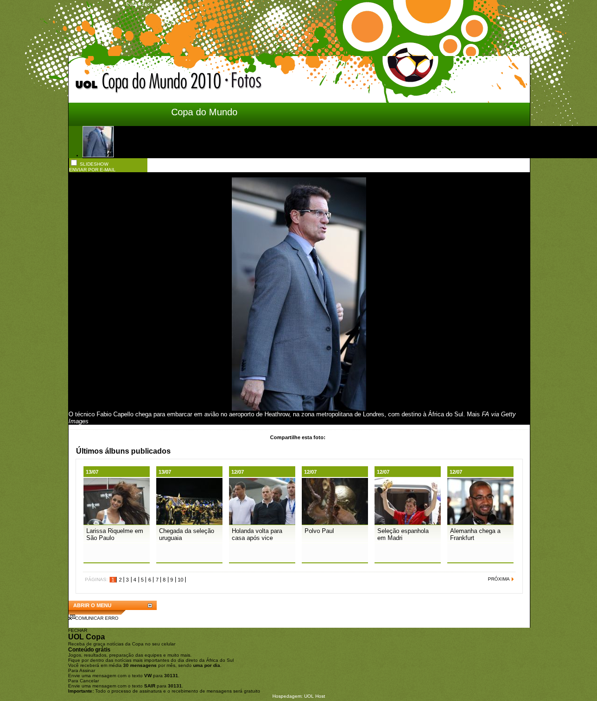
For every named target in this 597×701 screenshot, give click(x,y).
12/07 (237, 472)
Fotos (292, 84)
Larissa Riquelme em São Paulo (114, 534)
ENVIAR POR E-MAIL (92, 169)
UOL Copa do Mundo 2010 (149, 83)
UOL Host (314, 696)
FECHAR (77, 630)
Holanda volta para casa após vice (257, 534)
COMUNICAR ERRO (96, 618)
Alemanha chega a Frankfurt (475, 534)
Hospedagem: (287, 696)
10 (180, 579)
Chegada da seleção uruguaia (186, 534)
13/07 (92, 472)
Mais (473, 414)
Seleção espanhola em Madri (403, 534)
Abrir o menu (92, 605)
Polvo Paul (319, 530)
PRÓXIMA (499, 579)
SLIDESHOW (94, 164)
